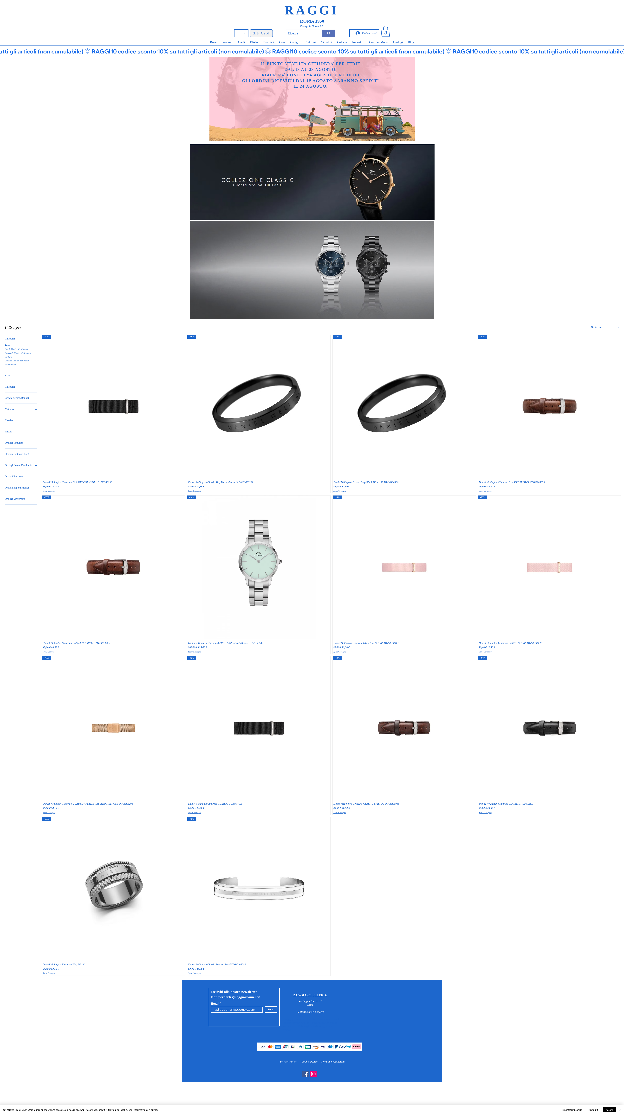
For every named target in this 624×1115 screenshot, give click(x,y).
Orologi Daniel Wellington (17, 360)
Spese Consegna (49, 491)
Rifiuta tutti (592, 1109)
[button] (385, 31)
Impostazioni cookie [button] (572, 1109)
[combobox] (605, 327)
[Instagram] (313, 1074)
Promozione (10, 364)
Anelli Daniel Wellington (16, 349)
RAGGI (311, 10)
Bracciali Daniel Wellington (18, 353)
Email (215, 1003)
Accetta (609, 1109)
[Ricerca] (328, 33)
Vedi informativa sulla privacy (143, 1109)
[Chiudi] (620, 1109)
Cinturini (9, 357)
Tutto (7, 345)
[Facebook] (305, 1074)
